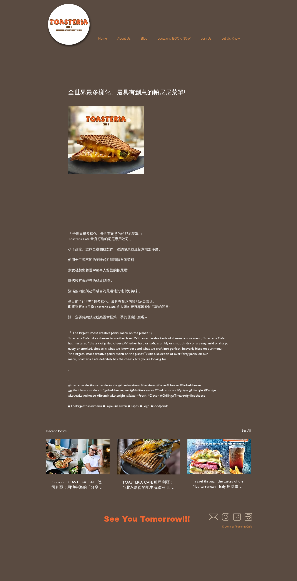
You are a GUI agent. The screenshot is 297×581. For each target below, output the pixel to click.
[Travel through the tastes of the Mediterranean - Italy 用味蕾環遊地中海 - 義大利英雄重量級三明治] (219, 456)
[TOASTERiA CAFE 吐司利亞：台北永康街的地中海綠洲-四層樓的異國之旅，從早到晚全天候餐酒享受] (148, 456)
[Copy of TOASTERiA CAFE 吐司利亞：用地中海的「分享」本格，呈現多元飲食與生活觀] (78, 456)
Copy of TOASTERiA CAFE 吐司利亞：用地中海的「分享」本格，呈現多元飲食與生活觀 (77, 485)
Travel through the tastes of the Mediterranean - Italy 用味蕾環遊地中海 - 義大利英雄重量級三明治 (218, 484)
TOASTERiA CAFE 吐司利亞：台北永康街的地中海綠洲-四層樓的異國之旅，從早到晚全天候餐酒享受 (148, 485)
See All (246, 430)
